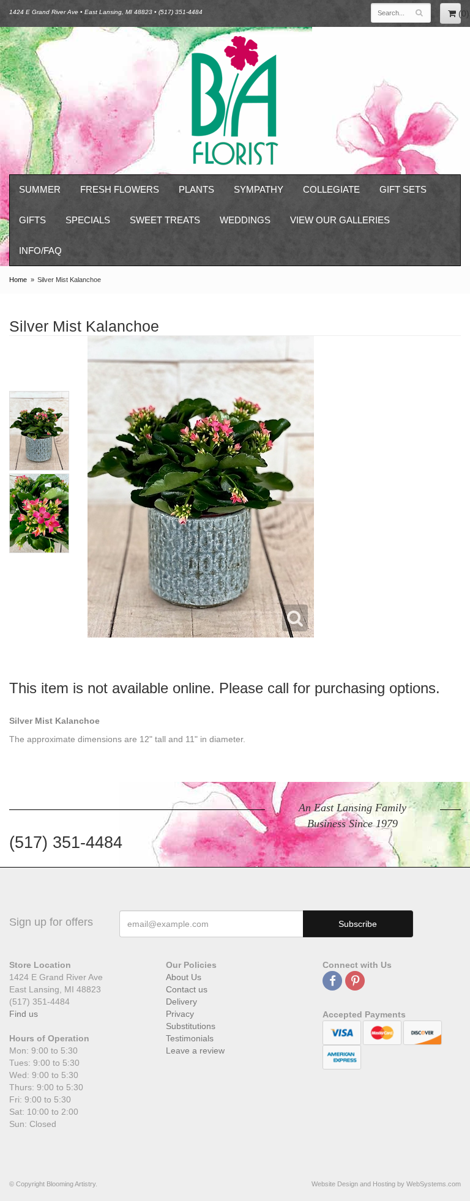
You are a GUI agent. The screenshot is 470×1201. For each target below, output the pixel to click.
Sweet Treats (165, 220)
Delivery (181, 1001)
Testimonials (190, 1038)
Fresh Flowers (119, 189)
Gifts (32, 220)
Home (18, 279)
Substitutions (190, 1026)
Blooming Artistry (235, 100)
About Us (183, 977)
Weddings (245, 220)
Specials (87, 220)
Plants (196, 189)
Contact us (186, 989)
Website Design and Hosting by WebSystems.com (386, 1184)
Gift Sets (403, 189)
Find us (23, 1014)
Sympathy (258, 189)
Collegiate (331, 189)
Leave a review (195, 1050)
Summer (40, 189)
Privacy (180, 1014)
